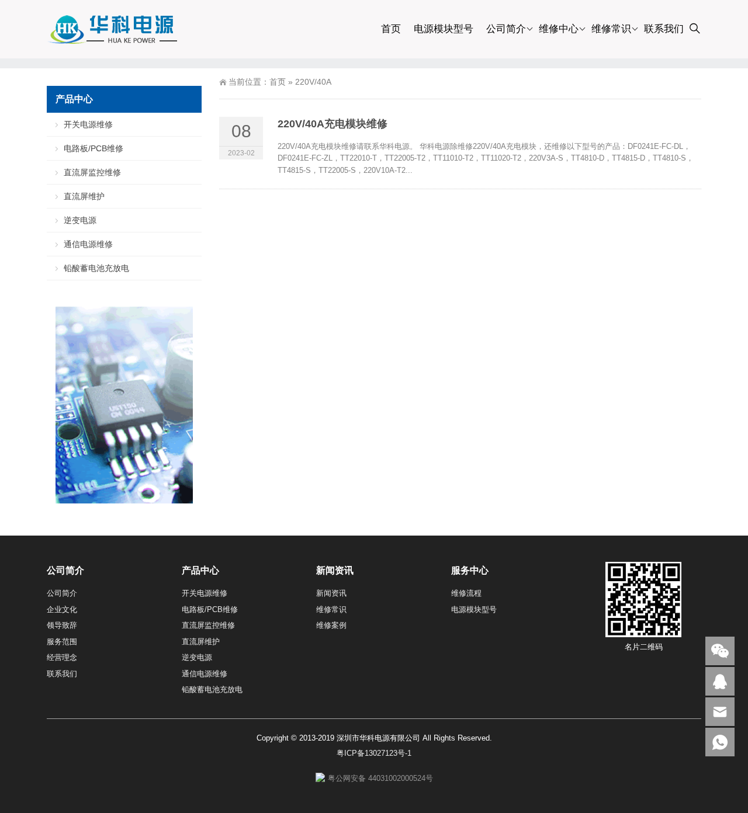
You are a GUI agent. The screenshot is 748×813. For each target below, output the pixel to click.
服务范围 (62, 641)
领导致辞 (62, 625)
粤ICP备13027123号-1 (374, 753)
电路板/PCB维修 (93, 148)
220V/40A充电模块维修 (332, 124)
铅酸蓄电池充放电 (96, 268)
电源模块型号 (443, 28)
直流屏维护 (84, 196)
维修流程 (466, 593)
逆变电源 (80, 220)
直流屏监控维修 (92, 172)
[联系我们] (720, 681)
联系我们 (664, 28)
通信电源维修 (88, 244)
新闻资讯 (331, 593)
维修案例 (331, 625)
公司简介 (506, 28)
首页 (391, 28)
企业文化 (62, 609)
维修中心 (559, 28)
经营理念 (62, 657)
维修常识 (611, 28)
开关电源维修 (88, 124)
